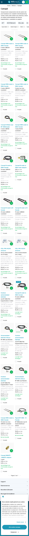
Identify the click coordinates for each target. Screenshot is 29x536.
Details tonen (20, 522)
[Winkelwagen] (26, 2)
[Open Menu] (1, 2)
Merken (14, 5)
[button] (14, 482)
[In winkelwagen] (11, 38)
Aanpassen (14, 532)
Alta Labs (21, 23)
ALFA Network (11, 23)
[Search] (23, 2)
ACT (3, 23)
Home (8, 5)
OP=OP (18, 281)
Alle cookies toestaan (14, 527)
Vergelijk (5, 68)
